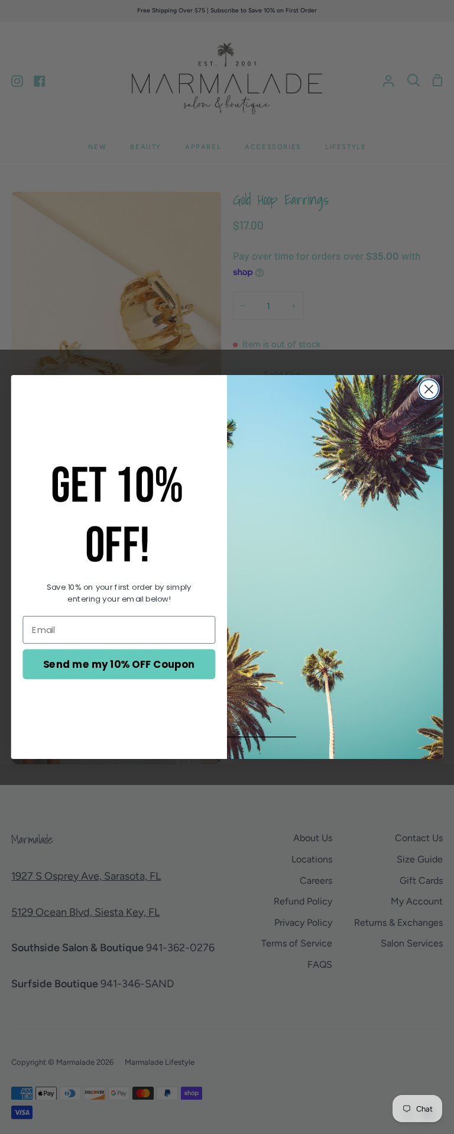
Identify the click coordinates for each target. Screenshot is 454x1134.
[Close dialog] (429, 389)
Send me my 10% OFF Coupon (119, 664)
